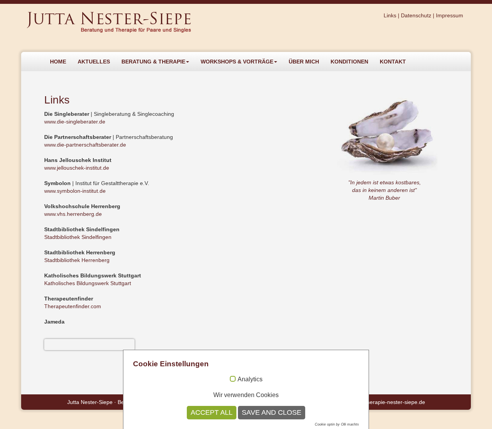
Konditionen (349, 61)
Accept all (212, 412)
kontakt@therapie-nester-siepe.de (383, 402)
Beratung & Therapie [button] (153, 61)
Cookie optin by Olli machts (337, 424)
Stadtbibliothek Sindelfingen (77, 237)
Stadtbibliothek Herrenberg (77, 260)
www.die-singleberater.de (74, 122)
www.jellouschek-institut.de (76, 168)
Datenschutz (416, 15)
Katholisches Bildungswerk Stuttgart (87, 283)
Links (390, 15)
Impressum (449, 15)
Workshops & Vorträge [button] (237, 61)
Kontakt (393, 61)
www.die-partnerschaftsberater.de (85, 145)
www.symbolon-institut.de (75, 191)
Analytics (250, 379)
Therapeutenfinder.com (72, 306)
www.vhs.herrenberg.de (73, 214)
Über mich (304, 61)
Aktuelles (94, 61)
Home (58, 61)
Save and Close (271, 412)
